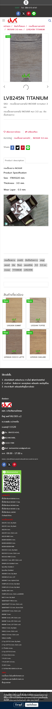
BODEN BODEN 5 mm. (8, 543)
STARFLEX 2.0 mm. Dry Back (11, 584)
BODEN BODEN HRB (8, 546)
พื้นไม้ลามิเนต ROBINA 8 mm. (11, 498)
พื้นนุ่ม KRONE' (6, 682)
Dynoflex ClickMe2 (8, 570)
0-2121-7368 (9, 443)
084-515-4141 (13, 432)
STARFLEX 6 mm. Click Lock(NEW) (13, 594)
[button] (49, 20)
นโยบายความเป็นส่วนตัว (17, 700)
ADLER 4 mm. (6, 529)
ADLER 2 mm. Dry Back (9, 523)
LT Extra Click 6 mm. (8, 655)
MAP (17, 8)
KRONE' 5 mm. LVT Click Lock (11, 624)
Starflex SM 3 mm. (7, 590)
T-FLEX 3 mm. (6, 658)
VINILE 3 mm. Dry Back (9, 628)
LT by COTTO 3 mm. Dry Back (11, 641)
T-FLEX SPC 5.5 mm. (8, 662)
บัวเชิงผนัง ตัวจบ (7, 515)
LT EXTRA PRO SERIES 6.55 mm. (12, 668)
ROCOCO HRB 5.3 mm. (9, 557)
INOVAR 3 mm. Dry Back (9, 574)
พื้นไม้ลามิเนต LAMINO (9, 512)
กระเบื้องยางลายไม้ (22, 138)
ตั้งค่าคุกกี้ (18, 705)
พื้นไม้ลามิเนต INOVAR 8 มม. (10, 505)
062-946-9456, (9, 438)
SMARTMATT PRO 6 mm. (9, 601)
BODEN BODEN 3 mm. (8, 540)
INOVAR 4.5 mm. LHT (8, 577)
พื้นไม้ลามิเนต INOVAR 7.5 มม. (11, 502)
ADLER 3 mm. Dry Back (9, 526)
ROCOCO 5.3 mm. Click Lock (11, 553)
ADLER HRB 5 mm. (7, 536)
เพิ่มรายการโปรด (13, 131)
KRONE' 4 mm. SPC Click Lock (11, 618)
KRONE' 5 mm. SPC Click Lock (11, 621)
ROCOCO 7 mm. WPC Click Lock (12, 560)
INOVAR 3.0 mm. (40, 138)
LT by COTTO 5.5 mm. (9, 651)
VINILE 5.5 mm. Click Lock (10, 635)
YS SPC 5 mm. (6, 665)
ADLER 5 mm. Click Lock (9, 533)
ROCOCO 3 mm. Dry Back (9, 550)
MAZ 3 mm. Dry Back (8, 597)
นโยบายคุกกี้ (34, 700)
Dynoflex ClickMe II (8, 567)
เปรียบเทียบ (32, 131)
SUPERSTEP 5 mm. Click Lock (11, 611)
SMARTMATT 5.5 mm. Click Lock (12, 604)
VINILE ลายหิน (6, 638)
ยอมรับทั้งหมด (32, 705)
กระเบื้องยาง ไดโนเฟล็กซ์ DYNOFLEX (13, 676)
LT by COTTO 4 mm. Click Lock (11, 645)
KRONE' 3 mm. (6, 614)
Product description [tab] (14, 160)
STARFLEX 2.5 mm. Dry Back (11, 587)
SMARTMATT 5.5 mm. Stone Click (12, 607)
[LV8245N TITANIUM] (26, 58)
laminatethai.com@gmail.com (19, 448)
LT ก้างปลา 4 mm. (7, 648)
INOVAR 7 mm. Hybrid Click (10, 580)
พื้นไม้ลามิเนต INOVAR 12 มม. (11, 509)
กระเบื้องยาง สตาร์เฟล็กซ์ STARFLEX (13, 679)
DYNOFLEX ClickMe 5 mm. (10, 563)
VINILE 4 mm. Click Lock (10, 631)
